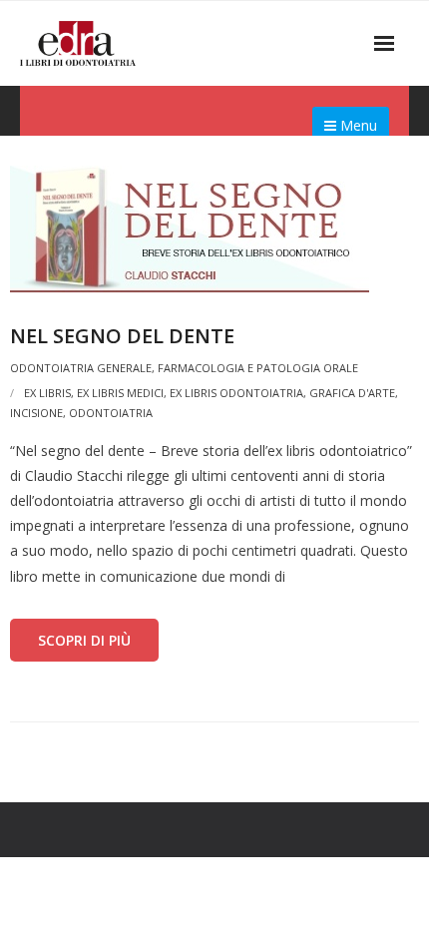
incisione (36, 412)
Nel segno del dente (122, 335)
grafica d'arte (352, 392)
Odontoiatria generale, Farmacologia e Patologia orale (184, 367)
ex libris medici (120, 392)
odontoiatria (111, 412)
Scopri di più (84, 640)
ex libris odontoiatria (236, 392)
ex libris (47, 392)
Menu (356, 125)
